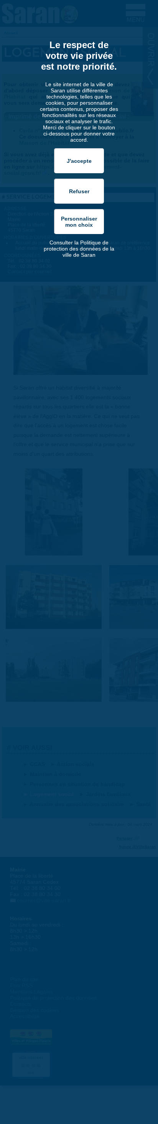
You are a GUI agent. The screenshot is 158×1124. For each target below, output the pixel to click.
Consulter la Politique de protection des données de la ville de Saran (79, 248)
